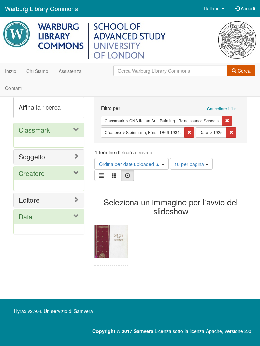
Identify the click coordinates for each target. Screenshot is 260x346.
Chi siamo (37, 71)
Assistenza (70, 71)
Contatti (13, 87)
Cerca (243, 70)
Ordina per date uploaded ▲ (130, 163)
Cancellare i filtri (222, 109)
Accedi (247, 8)
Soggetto (32, 157)
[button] (214, 8)
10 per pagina (189, 163)
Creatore (32, 173)
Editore (29, 200)
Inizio (10, 71)
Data (25, 216)
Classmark (34, 130)
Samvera (83, 310)
